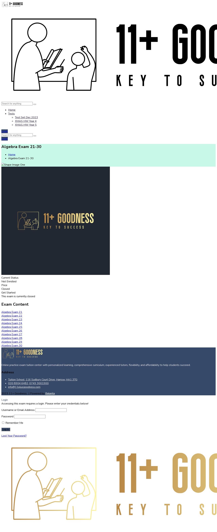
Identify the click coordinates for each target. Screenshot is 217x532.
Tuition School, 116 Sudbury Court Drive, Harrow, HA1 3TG (42, 379)
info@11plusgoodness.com (24, 387)
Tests (11, 114)
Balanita (50, 393)
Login (4, 131)
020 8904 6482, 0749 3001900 (28, 383)
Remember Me (14, 423)
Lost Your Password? (14, 436)
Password (7, 416)
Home (11, 110)
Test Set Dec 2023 (26, 117)
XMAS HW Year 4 (26, 121)
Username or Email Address (18, 410)
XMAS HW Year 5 (26, 125)
